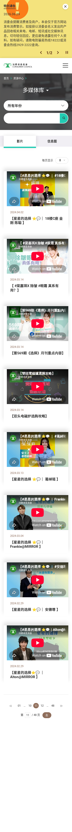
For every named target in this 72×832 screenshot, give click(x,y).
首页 (6, 78)
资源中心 (18, 78)
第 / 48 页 (30, 715)
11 (36, 705)
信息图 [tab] (52, 141)
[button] (41, 52)
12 (42, 705)
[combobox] (36, 105)
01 (19, 705)
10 (29, 705)
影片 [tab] (20, 141)
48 (52, 705)
